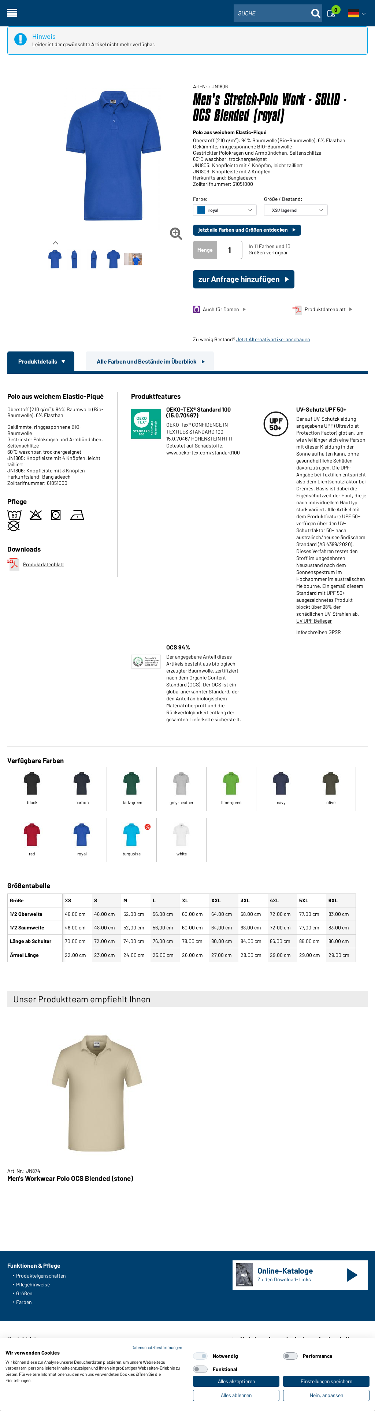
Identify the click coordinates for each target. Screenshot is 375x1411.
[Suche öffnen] (315, 13)
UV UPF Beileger (314, 621)
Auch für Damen (221, 309)
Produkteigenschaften (41, 1275)
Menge (205, 250)
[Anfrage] (333, 13)
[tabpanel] (187, 669)
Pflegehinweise (33, 1284)
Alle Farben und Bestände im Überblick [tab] (147, 361)
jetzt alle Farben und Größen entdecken (243, 229)
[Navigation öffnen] (12, 13)
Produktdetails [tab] (38, 361)
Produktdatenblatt (325, 309)
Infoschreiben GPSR (318, 632)
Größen (24, 1293)
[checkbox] (200, 1356)
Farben (24, 1302)
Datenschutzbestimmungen (156, 1347)
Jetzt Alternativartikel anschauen (273, 339)
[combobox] (278, 13)
